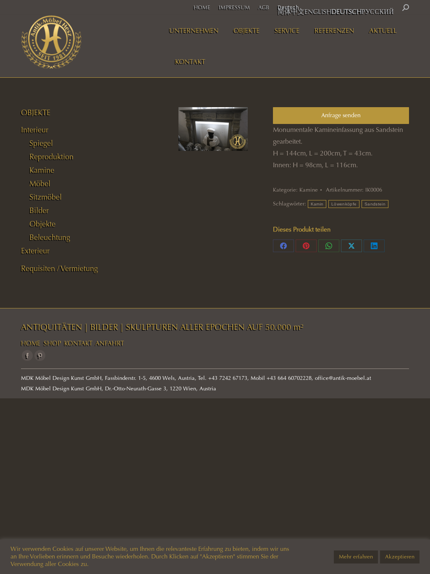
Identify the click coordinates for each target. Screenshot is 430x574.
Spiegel (41, 143)
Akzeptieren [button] (399, 556)
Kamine (308, 190)
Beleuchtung (49, 237)
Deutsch (288, 7)
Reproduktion (51, 156)
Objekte (42, 224)
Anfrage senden (341, 115)
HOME (30, 343)
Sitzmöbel (45, 197)
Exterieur (35, 250)
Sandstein (374, 204)
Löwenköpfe (344, 204)
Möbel (39, 183)
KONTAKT (78, 343)
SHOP (52, 343)
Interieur (34, 129)
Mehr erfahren (356, 556)
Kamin (317, 204)
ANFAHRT (109, 343)
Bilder (39, 210)
